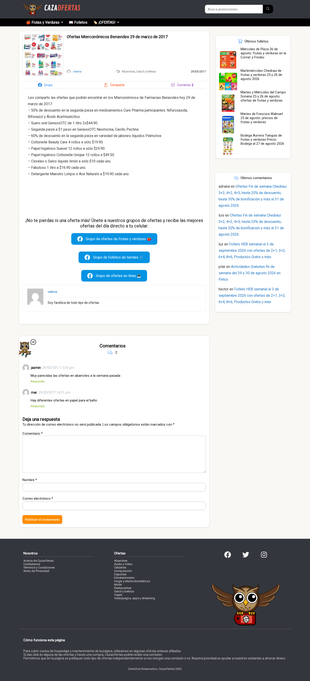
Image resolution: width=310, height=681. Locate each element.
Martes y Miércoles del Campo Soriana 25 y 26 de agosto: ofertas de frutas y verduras (263, 96)
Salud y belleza (146, 71)
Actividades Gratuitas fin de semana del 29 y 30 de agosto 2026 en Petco (249, 273)
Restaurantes (122, 588)
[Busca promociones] (268, 9)
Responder (38, 381)
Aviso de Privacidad (36, 571)
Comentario (32, 434)
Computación (123, 571)
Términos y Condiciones (39, 567)
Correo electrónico (37, 498)
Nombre (29, 480)
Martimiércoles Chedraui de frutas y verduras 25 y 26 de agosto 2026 (261, 75)
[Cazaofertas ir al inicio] (51, 5)
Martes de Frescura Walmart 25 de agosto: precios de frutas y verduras (262, 118)
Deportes (120, 574)
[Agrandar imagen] (43, 37)
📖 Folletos (78, 22)
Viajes (118, 594)
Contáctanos (31, 564)
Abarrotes (128, 71)
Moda (118, 584)
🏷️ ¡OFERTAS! (104, 22)
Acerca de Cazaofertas (38, 560)
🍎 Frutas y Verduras (42, 22)
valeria (52, 292)
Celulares (120, 567)
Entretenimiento (124, 577)
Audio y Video (123, 564)
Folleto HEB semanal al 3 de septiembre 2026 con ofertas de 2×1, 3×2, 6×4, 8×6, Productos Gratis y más (252, 250)
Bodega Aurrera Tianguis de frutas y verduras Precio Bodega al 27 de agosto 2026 (262, 139)
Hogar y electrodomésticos (132, 581)
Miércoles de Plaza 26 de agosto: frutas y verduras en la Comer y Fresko (263, 53)
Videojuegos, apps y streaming (134, 598)
